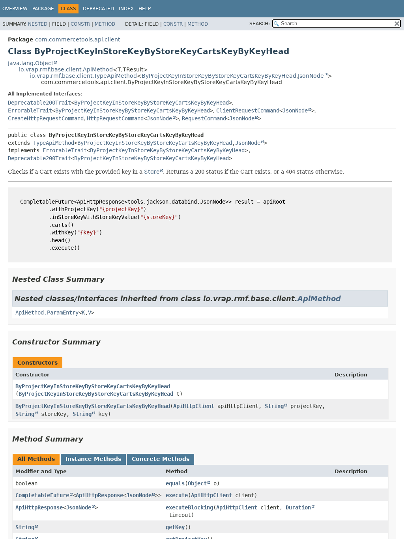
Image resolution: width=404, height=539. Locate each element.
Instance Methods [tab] (93, 459)
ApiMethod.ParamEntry (47, 312)
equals (175, 483)
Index (126, 8)
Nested (37, 24)
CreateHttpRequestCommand (46, 118)
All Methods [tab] (36, 459)
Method (105, 24)
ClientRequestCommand (247, 110)
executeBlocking (189, 507)
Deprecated (98, 8)
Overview (15, 8)
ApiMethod (319, 298)
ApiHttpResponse (99, 495)
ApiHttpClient (193, 406)
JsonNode (311, 76)
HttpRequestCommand (115, 118)
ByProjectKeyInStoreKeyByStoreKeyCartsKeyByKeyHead (219, 76)
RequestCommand (204, 118)
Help (144, 8)
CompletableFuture (42, 495)
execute (177, 495)
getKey (175, 527)
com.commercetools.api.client (77, 39)
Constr (80, 24)
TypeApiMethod (53, 143)
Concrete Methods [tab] (160, 459)
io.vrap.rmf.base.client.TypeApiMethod (83, 76)
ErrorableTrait (30, 110)
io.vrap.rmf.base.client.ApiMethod (66, 69)
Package (43, 8)
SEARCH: (259, 23)
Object (197, 483)
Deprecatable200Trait (39, 102)
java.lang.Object (30, 63)
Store (151, 171)
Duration (298, 507)
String (274, 406)
